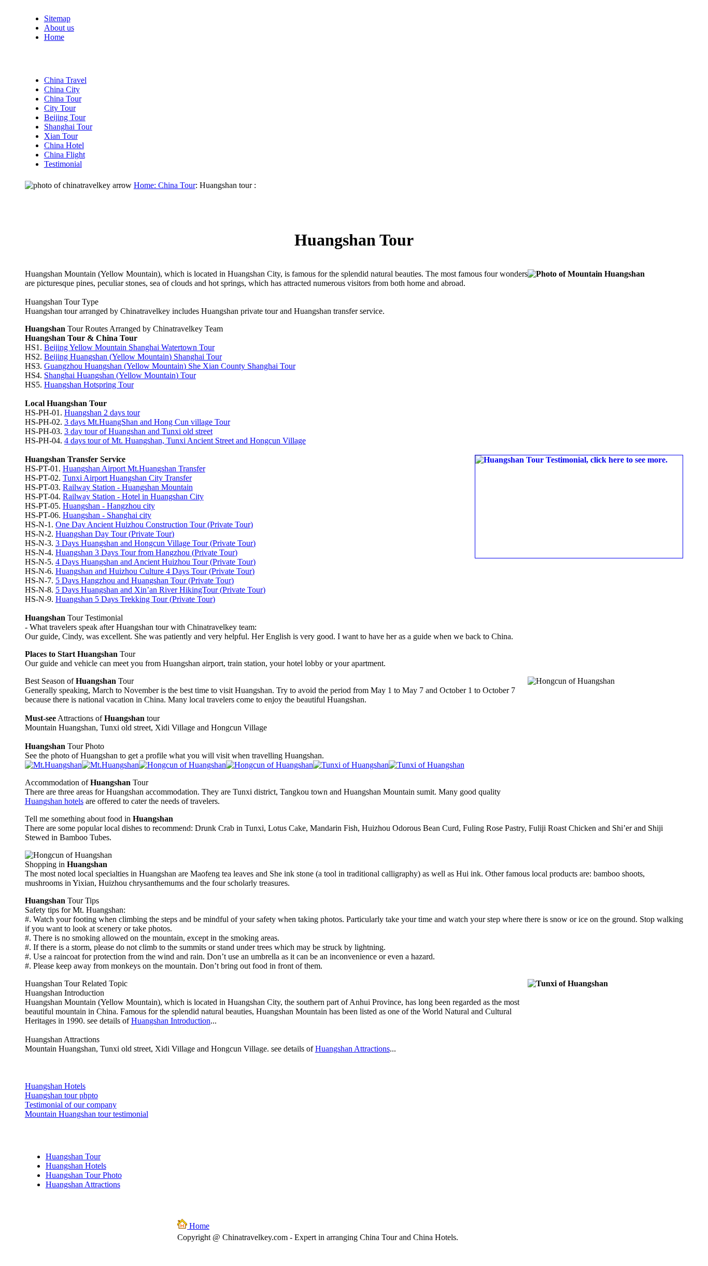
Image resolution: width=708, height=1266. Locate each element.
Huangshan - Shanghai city (107, 515)
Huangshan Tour (73, 1156)
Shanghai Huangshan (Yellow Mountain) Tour (120, 375)
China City (62, 89)
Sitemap (57, 18)
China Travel (65, 80)
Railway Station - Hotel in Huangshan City (133, 496)
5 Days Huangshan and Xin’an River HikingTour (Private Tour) (160, 589)
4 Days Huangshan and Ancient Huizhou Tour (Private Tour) (155, 561)
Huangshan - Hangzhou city (109, 505)
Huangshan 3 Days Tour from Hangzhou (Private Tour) (146, 552)
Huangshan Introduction (170, 1020)
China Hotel (64, 145)
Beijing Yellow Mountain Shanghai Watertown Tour (129, 347)
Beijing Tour (65, 117)
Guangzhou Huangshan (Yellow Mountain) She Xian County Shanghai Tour (169, 366)
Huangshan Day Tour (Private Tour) (114, 533)
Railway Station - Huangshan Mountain (128, 487)
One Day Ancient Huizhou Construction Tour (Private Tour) (154, 524)
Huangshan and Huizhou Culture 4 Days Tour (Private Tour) (154, 571)
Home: (146, 185)
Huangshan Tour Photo (84, 1175)
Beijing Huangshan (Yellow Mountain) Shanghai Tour (133, 356)
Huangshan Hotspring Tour (89, 384)
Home (54, 37)
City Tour (60, 108)
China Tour (62, 98)
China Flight (64, 154)
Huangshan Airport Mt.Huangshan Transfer (134, 468)
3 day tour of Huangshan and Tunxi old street (138, 431)
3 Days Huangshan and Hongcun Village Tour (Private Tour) (155, 543)
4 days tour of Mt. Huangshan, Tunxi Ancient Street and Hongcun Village (185, 440)
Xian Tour (61, 136)
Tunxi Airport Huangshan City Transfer (127, 477)
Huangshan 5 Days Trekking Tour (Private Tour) (135, 599)
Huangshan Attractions (352, 1048)
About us (59, 27)
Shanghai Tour (68, 126)
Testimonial (63, 164)
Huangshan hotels (54, 801)
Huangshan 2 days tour (102, 412)
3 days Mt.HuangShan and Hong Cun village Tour (147, 422)
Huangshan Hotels (55, 1086)
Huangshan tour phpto (61, 1095)
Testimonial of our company (71, 1104)
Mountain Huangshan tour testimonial (86, 1114)
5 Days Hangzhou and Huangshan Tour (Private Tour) (144, 580)
